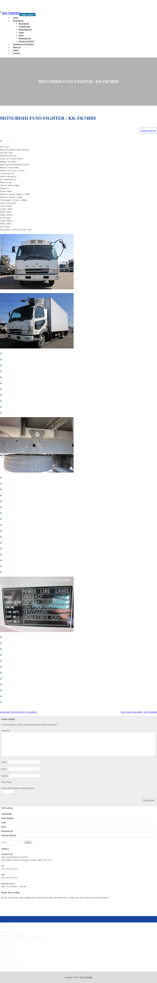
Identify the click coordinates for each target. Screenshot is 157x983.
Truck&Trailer (24, 26)
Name (4, 762)
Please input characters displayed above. (18, 788)
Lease (21, 32)
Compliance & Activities (23, 44)
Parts (21, 35)
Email (4, 768)
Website (4, 775)
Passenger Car (25, 38)
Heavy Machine (25, 29)
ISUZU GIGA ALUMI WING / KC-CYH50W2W (139, 712)
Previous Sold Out (148, 130)
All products (18, 20)
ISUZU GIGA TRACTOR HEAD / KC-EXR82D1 (18, 712)
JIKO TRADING (86, 977)
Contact (16, 53)
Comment (6, 730)
